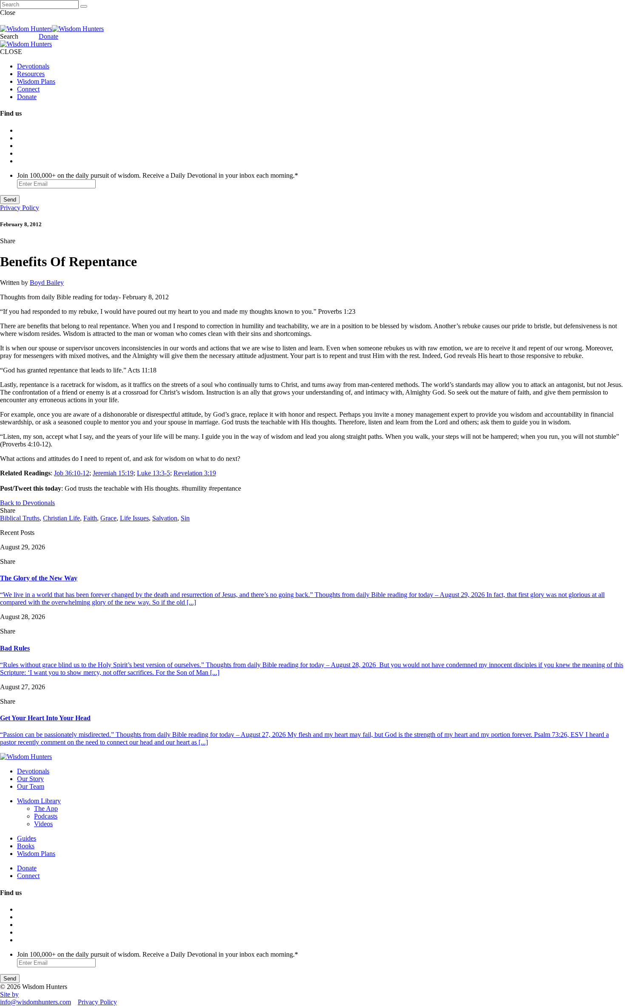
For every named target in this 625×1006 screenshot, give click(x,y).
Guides (26, 838)
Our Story (30, 778)
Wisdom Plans (36, 81)
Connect (28, 89)
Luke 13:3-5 (153, 473)
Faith (90, 518)
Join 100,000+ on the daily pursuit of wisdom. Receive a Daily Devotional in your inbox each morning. (157, 175)
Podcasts (45, 816)
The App (46, 808)
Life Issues (134, 518)
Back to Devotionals (27, 502)
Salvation (164, 518)
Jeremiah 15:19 (113, 473)
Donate (48, 36)
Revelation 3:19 (194, 473)
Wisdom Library (39, 800)
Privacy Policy (19, 207)
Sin (185, 518)
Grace (108, 518)
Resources (31, 73)
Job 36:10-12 (71, 473)
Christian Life (61, 518)
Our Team (30, 786)
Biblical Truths (20, 518)
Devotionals (33, 66)
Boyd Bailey (47, 282)
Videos (43, 823)
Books (25, 846)
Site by (9, 994)
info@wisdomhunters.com (35, 1002)
